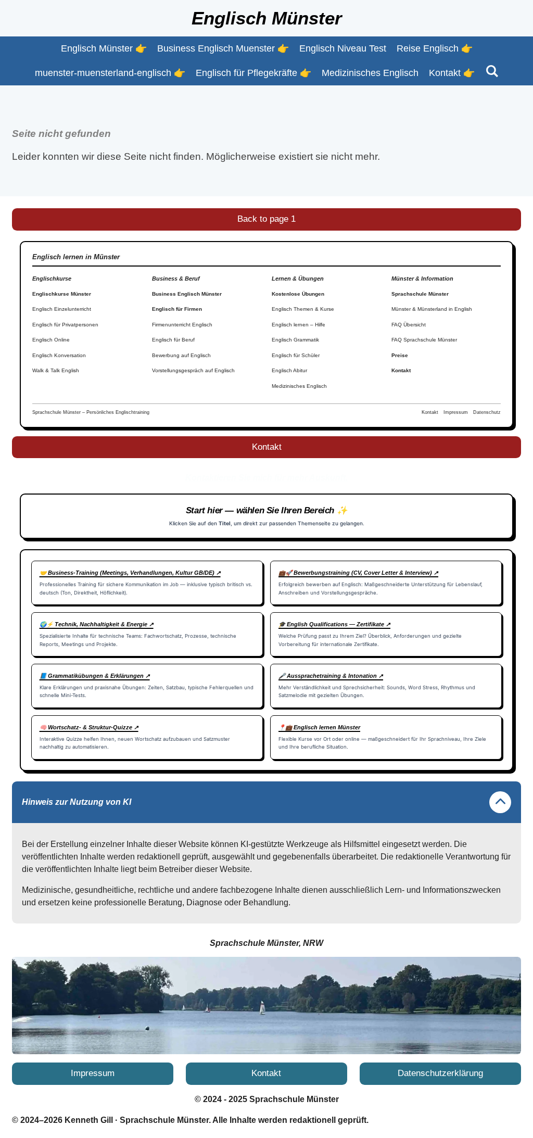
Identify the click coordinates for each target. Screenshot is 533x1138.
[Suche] (491, 71)
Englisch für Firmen (177, 309)
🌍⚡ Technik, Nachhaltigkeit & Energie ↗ (97, 624)
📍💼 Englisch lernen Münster (319, 727)
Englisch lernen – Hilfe (298, 324)
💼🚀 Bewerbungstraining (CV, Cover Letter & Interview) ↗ (358, 573)
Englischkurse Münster (61, 294)
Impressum (455, 412)
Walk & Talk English (55, 370)
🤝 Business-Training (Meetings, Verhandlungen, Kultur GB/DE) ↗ (130, 573)
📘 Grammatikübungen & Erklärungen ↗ (95, 676)
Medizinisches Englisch (299, 386)
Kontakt (401, 370)
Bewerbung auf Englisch (181, 355)
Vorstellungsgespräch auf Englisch (193, 370)
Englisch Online (51, 340)
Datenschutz (487, 412)
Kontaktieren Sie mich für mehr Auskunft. (266, 477)
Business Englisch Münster (187, 294)
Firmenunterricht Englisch (182, 324)
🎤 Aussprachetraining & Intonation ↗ (330, 676)
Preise (399, 355)
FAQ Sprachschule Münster (424, 340)
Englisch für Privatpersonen (65, 324)
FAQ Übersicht (408, 324)
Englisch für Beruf (173, 340)
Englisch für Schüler (296, 355)
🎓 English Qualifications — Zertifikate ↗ (334, 624)
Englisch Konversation (59, 355)
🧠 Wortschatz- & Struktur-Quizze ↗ (89, 727)
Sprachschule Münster (420, 294)
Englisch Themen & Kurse (303, 309)
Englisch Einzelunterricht (61, 309)
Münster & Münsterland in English (431, 309)
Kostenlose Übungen (298, 294)
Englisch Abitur (289, 370)
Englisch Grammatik (295, 340)
